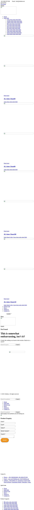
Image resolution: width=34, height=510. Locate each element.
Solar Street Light (8, 237)
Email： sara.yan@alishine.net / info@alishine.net (16, 479)
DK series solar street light (10, 503)
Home (5, 488)
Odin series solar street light (11, 506)
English (8, 313)
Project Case (7, 491)
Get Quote (3, 4)
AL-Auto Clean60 (9, 99)
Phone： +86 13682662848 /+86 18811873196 (16, 477)
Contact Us (6, 495)
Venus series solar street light (11, 507)
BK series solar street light (10, 502)
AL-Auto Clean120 (10, 302)
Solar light (6, 490)
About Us (6, 494)
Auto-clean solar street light (10, 101)
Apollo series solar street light (11, 509)
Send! (5, 440)
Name (2, 421)
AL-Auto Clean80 (9, 166)
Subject (3, 427)
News (5, 493)
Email (2, 424)
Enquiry (3, 434)
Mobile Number (5, 431)
